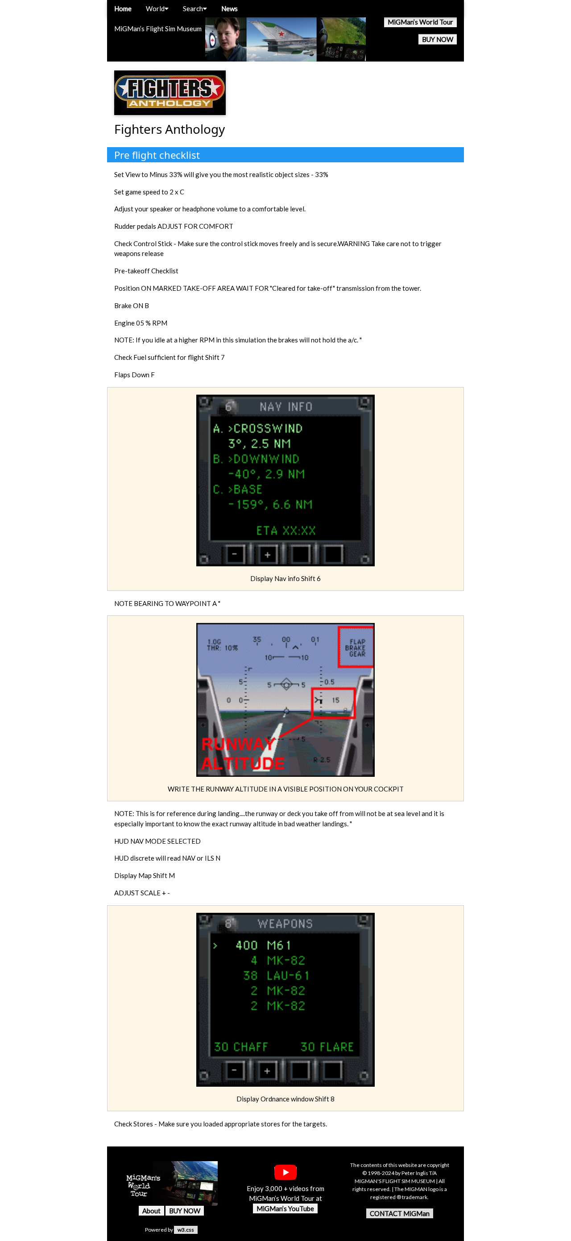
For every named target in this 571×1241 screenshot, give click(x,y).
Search (193, 8)
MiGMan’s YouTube (285, 1208)
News (229, 8)
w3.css (186, 1229)
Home (123, 8)
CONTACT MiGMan (400, 1213)
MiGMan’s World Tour (420, 22)
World (155, 8)
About (151, 1211)
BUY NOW (437, 39)
